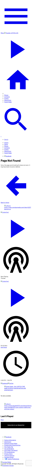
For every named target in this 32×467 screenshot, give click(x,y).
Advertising (7, 100)
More (2, 420)
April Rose (4, 347)
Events (6, 98)
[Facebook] (7, 156)
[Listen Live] (16, 227)
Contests (7, 97)
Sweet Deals (8, 102)
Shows (6, 95)
